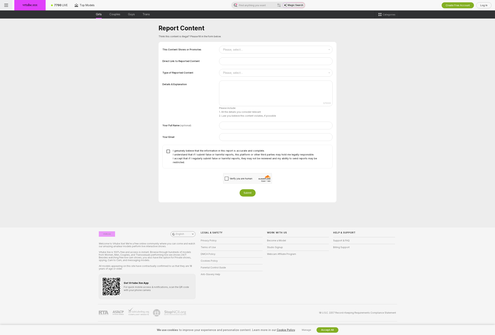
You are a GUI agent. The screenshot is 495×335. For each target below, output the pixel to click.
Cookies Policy (209, 261)
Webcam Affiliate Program (281, 254)
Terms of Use (208, 247)
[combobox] (276, 49)
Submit (248, 192)
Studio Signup (275, 247)
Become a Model (276, 240)
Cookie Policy (286, 330)
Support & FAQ (341, 240)
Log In (483, 5)
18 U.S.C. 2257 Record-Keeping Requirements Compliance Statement (357, 312)
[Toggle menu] (6, 5)
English (180, 234)
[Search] (279, 5)
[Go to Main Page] (30, 5)
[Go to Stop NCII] (175, 312)
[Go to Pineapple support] (157, 312)
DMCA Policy (208, 254)
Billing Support (341, 247)
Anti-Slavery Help (210, 274)
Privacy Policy (209, 240)
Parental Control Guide (213, 267)
